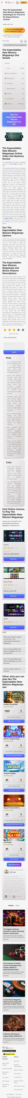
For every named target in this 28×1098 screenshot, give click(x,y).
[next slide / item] (21, 136)
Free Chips (13, 164)
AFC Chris (10, 24)
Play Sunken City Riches (14, 721)
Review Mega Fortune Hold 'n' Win (14, 820)
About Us (16, 1061)
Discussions (17, 1073)
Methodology (17, 36)
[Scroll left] (21, 41)
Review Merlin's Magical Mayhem (14, 751)
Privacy (21, 1081)
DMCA (16, 1082)
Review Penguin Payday (14, 786)
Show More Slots (14, 865)
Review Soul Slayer (14, 855)
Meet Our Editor (18, 1070)
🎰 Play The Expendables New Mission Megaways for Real (14, 30)
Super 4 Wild (8, 218)
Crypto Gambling (7, 1068)
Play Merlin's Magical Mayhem (14, 755)
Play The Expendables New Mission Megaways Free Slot (14, 119)
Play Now (13, 559)
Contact (18, 896)
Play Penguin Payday (14, 790)
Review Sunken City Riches (14, 717)
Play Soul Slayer (14, 859)
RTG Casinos (5, 1081)
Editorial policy (11, 36)
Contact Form (18, 1077)
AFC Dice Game (18, 1089)
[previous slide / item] (6, 136)
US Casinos (5, 1077)
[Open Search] (17, 2)
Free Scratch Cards (19, 1086)
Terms (16, 1081)
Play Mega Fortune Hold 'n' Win (14, 824)
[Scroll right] (25, 41)
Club (21, 216)
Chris (10, 896)
